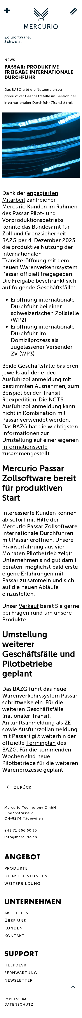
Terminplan (41, 743)
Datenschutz (18, 1004)
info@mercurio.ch (20, 837)
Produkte (16, 868)
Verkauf (29, 606)
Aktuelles (16, 913)
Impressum (15, 999)
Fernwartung (20, 972)
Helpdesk (15, 965)
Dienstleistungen (26, 876)
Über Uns (15, 920)
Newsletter (18, 980)
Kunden (13, 928)
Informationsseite (24, 446)
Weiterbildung (22, 883)
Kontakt (14, 935)
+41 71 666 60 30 (20, 830)
